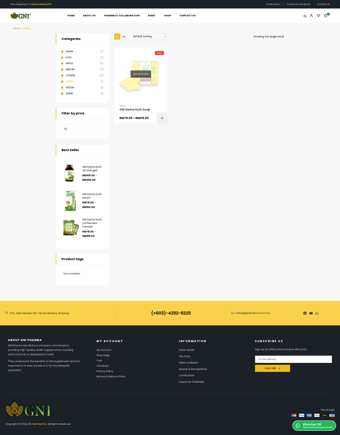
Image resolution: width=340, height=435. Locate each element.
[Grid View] (117, 37)
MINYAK (70, 69)
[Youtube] (311, 313)
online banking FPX (41, 4)
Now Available (71, 273)
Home (16, 28)
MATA (69, 63)
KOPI (68, 57)
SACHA (70, 87)
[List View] (124, 37)
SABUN (123, 105)
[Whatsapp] (317, 313)
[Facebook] (305, 313)
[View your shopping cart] (324, 15)
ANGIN (69, 51)
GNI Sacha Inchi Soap (135, 110)
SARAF (69, 93)
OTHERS (70, 75)
